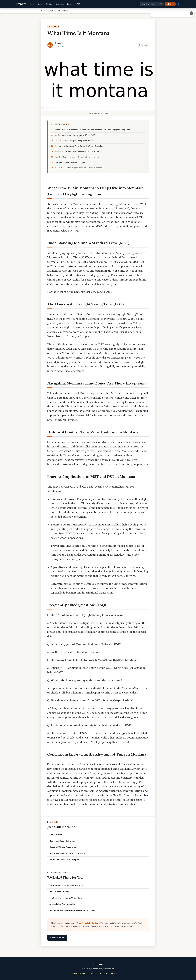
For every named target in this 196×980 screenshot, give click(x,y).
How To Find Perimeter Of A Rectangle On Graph (72, 910)
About (40, 4)
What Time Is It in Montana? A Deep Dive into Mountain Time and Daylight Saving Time (92, 129)
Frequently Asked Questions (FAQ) (70, 162)
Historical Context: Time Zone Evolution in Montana (77, 151)
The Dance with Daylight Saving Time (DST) (74, 140)
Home (32, 4)
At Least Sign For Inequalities (62, 904)
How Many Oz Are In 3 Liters (62, 841)
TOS (78, 4)
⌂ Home (170, 4)
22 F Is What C (56, 834)
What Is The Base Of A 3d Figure (64, 859)
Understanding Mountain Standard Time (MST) (75, 135)
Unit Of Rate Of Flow (59, 891)
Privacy (70, 4)
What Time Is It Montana (88, 923)
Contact (49, 4)
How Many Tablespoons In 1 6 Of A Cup (67, 853)
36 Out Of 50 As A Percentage (63, 847)
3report (21, 4)
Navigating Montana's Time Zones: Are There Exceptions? (80, 146)
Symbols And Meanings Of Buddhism (66, 898)
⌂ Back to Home (57, 937)
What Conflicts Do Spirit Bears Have (66, 885)
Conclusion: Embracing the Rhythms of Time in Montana (79, 168)
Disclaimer (60, 4)
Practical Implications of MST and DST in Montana (77, 157)
